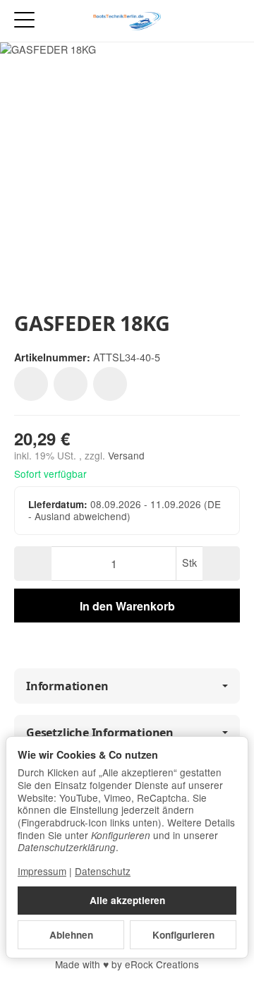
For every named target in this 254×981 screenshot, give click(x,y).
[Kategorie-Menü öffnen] (24, 20)
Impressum (42, 871)
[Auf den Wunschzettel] (31, 384)
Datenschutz (103, 871)
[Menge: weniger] (33, 563)
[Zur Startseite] (127, 21)
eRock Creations (162, 964)
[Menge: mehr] (221, 563)
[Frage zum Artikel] (110, 384)
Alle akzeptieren (127, 900)
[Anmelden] (203, 21)
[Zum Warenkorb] (229, 21)
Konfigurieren (183, 934)
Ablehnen (71, 934)
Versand (126, 455)
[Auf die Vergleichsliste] (70, 384)
